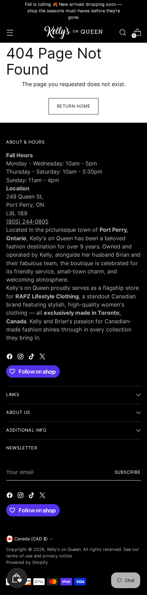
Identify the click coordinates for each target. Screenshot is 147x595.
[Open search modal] (123, 32)
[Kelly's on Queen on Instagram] (21, 357)
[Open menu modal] (10, 32)
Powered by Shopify (27, 562)
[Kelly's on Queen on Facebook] (10, 357)
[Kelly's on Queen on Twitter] (43, 357)
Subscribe (128, 472)
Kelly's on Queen (64, 549)
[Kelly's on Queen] (73, 32)
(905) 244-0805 (27, 221)
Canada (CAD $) (31, 538)
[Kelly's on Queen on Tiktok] (32, 357)
